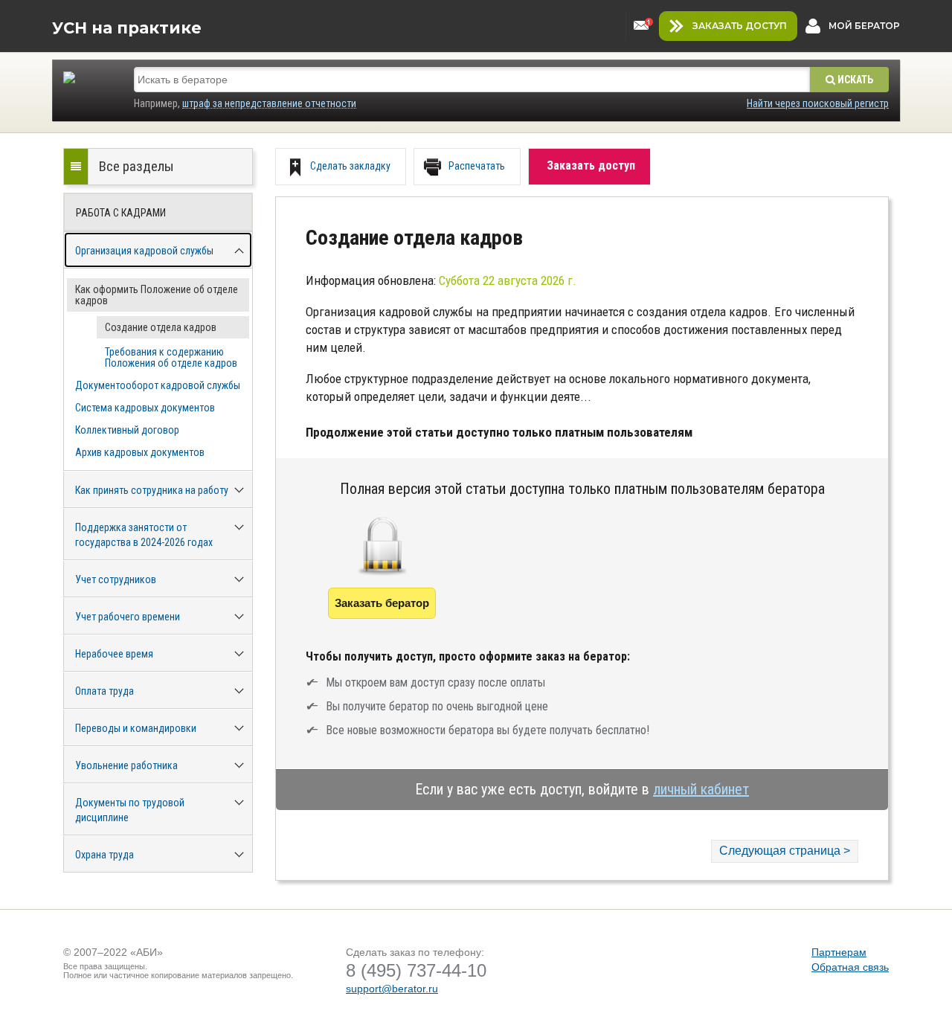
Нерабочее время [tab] (114, 654)
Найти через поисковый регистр (818, 103)
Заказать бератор (382, 603)
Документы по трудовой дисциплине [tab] (129, 810)
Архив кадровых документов (140, 452)
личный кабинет (701, 789)
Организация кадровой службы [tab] (144, 251)
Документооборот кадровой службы (157, 385)
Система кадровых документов (145, 408)
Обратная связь (850, 967)
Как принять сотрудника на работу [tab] (151, 490)
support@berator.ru (392, 989)
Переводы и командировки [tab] (135, 728)
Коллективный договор (127, 430)
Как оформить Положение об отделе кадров (156, 294)
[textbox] (472, 79)
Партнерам (838, 952)
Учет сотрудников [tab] (115, 579)
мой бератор (864, 25)
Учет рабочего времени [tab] (127, 617)
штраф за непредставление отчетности (269, 103)
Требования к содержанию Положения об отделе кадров (171, 357)
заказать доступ (739, 25)
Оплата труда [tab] (104, 691)
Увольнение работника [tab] (126, 765)
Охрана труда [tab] (104, 855)
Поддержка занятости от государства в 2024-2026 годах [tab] (144, 534)
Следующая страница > (784, 850)
